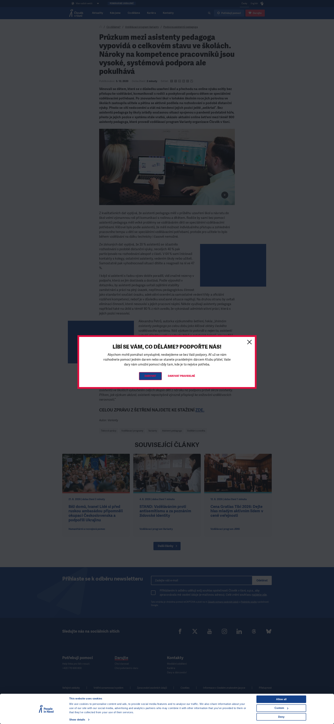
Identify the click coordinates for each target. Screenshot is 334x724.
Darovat (150, 376)
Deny (281, 716)
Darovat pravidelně (181, 376)
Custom (279, 707)
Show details (77, 719)
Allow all (281, 699)
